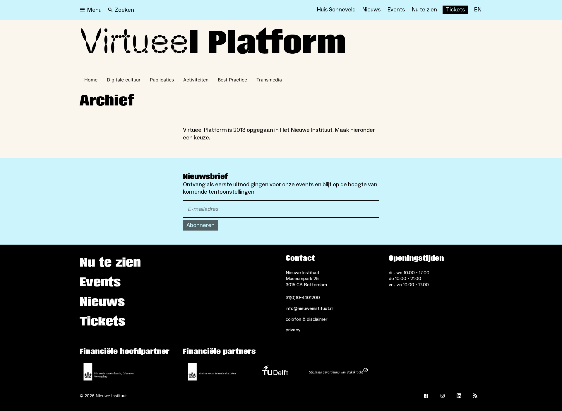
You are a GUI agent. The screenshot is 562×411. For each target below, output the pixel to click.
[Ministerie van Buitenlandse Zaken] (212, 372)
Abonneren (200, 225)
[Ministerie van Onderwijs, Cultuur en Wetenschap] (109, 372)
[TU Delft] (275, 372)
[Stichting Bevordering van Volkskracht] (338, 372)
